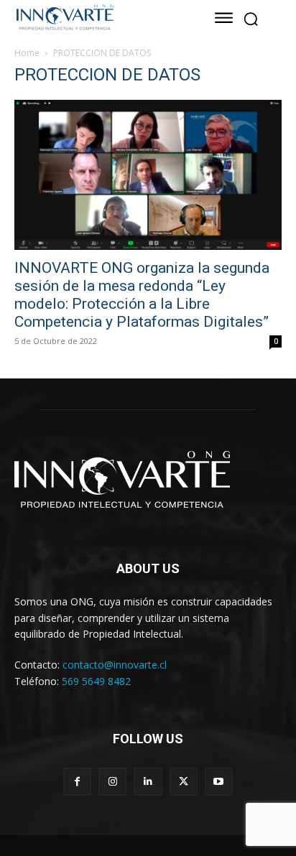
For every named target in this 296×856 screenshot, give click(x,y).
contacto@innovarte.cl (115, 664)
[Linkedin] (148, 782)
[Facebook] (77, 782)
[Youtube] (219, 782)
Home (27, 53)
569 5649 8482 (96, 681)
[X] (184, 782)
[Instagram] (112, 782)
